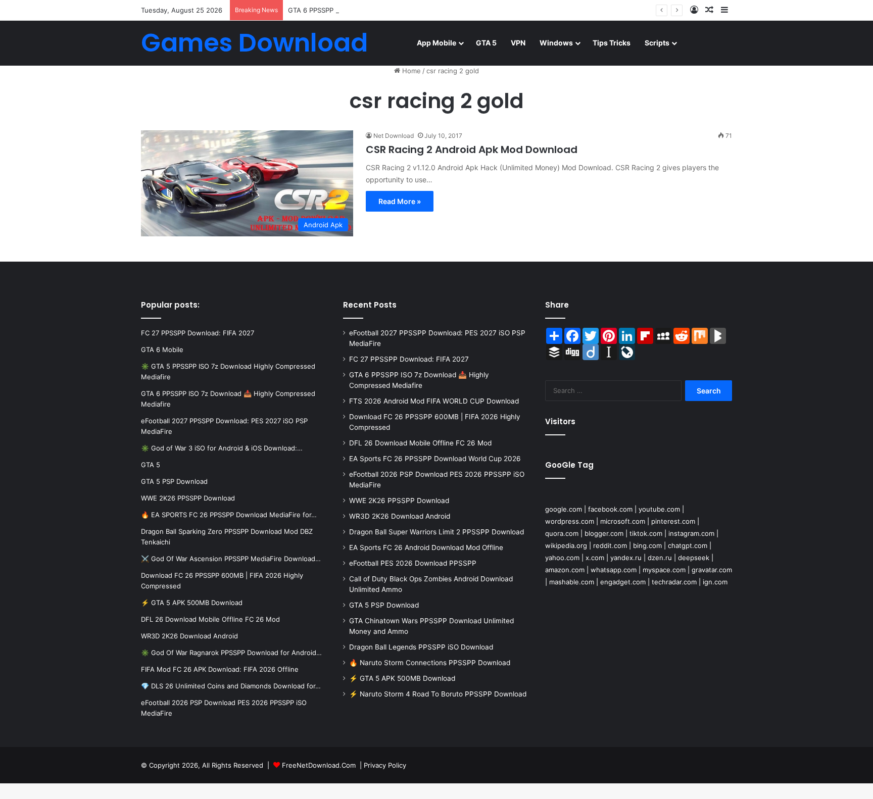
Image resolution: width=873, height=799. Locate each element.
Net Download (393, 135)
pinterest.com (673, 521)
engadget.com (623, 582)
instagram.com (691, 533)
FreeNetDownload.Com (319, 765)
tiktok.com (645, 533)
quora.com (561, 533)
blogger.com (604, 533)
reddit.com (610, 545)
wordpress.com (569, 521)
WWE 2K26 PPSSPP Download (399, 500)
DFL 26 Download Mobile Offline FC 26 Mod (420, 443)
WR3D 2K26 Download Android (399, 516)
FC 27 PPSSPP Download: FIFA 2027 (409, 359)
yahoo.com (562, 558)
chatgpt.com (687, 545)
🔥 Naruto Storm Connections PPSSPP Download (429, 663)
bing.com (647, 545)
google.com (563, 509)
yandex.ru (626, 558)
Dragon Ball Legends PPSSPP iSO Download (421, 647)
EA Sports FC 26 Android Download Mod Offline (426, 547)
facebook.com (610, 509)
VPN (518, 42)
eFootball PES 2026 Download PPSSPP (412, 563)
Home (410, 71)
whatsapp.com (614, 570)
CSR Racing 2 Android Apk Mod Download (471, 149)
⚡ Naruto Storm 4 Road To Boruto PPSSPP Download (437, 694)
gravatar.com (712, 570)
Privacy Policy (385, 765)
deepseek (693, 558)
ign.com (715, 582)
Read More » (399, 201)
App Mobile (436, 42)
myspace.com (664, 570)
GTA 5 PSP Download (384, 605)
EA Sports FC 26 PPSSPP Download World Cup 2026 (435, 459)
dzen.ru (660, 558)
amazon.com (565, 570)
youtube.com (659, 509)
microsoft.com (622, 521)
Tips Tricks (611, 42)
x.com (595, 558)
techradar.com (674, 582)
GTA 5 (486, 42)
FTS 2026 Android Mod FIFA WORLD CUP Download (434, 401)
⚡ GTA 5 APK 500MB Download (402, 678)
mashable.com (571, 582)
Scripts (657, 42)
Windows (556, 42)
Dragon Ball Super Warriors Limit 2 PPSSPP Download (436, 532)
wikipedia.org (566, 545)
